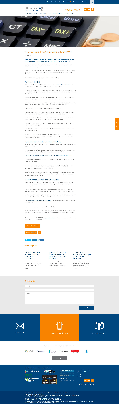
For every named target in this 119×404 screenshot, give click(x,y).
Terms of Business (43, 392)
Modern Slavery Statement (53, 392)
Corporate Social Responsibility (83, 369)
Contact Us (84, 1)
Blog (71, 1)
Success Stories (58, 1)
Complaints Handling (81, 371)
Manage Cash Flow (31, 232)
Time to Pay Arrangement (63, 84)
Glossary (79, 373)
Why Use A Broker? (57, 13)
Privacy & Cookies (35, 392)
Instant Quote (69, 13)
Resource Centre (77, 1)
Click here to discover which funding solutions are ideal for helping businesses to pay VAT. (48, 155)
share (35, 239)
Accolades (79, 376)
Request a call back (32, 226)
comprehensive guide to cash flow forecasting (39, 200)
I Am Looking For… (30, 13)
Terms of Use (28, 392)
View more (59, 358)
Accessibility (62, 392)
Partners (52, 1)
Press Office (79, 374)
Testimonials (66, 1)
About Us (47, 1)
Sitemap (67, 392)
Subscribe (117, 124)
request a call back (50, 217)
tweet (29, 239)
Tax (39, 232)
